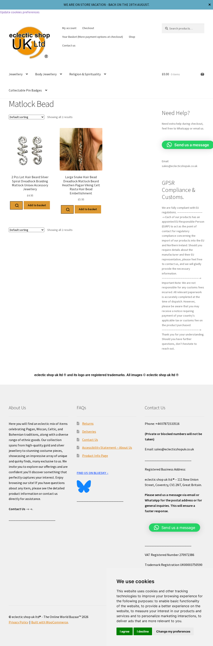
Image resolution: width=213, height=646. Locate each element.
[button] (174, 527)
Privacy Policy (18, 622)
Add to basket (37, 205)
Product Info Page (95, 455)
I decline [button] (143, 631)
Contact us (69, 45)
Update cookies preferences (20, 12)
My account (69, 28)
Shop (132, 37)
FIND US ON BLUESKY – (92, 473)
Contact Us (90, 440)
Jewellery (15, 74)
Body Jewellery (46, 74)
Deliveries (89, 431)
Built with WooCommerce (49, 622)
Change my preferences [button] (173, 631)
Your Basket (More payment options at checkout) (92, 37)
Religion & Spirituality (85, 74)
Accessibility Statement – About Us (107, 447)
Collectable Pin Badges (25, 90)
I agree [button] (124, 631)
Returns (88, 423)
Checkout (88, 28)
